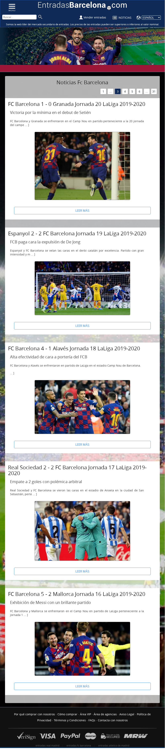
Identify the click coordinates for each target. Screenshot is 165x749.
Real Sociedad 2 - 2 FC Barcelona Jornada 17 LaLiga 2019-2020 (77, 470)
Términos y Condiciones (70, 720)
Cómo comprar (67, 714)
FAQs (91, 720)
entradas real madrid (47, 745)
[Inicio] (11, 7)
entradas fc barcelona (79, 745)
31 (154, 91)
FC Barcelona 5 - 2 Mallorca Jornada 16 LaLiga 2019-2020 (76, 594)
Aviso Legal (126, 714)
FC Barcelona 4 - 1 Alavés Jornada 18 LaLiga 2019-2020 (74, 348)
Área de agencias (105, 714)
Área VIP (85, 714)
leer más (82, 210)
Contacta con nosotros (113, 720)
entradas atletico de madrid (113, 745)
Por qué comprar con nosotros (34, 714)
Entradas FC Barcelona (82, 5)
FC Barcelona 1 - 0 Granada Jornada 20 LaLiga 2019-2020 (76, 104)
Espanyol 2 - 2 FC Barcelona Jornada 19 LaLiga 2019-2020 (77, 233)
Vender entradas (95, 17)
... (110, 91)
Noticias (125, 17)
